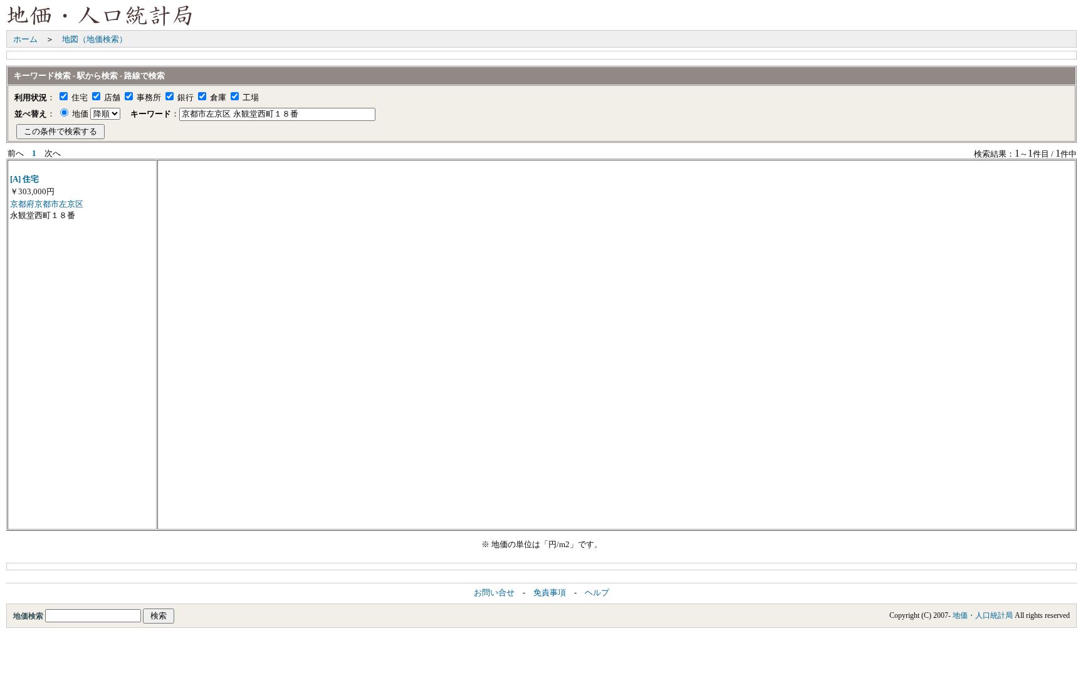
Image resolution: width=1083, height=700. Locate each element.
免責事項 (549, 592)
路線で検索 (144, 75)
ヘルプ (597, 592)
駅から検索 (97, 75)
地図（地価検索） (94, 39)
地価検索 (29, 616)
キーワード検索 (42, 75)
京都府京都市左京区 (46, 204)
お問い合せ (494, 592)
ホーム (25, 39)
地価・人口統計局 (983, 615)
